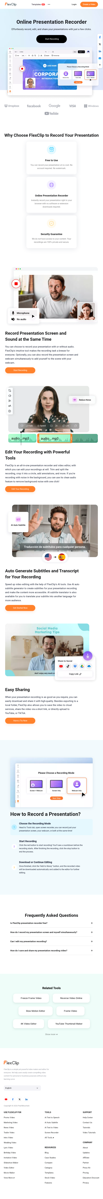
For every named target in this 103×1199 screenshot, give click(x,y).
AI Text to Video (51, 1127)
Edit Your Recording (20, 489)
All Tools (48, 1137)
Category (48, 1168)
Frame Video (70, 1011)
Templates (36, 4)
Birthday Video (10, 1153)
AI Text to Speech (52, 1117)
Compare (48, 1163)
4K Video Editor (29, 1023)
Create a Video (89, 4)
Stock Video (50, 1178)
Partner (86, 1163)
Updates (86, 1153)
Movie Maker (9, 1173)
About (85, 1148)
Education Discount (91, 1178)
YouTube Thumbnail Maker (69, 1023)
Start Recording (20, 370)
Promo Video (9, 1117)
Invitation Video (10, 1158)
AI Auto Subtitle (51, 1122)
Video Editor (9, 1168)
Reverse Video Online (71, 998)
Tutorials (86, 1127)
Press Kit (86, 1168)
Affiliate (86, 1158)
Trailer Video (9, 1132)
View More (8, 1178)
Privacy (86, 1183)
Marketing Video (11, 1122)
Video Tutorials (89, 1132)
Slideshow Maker (11, 1163)
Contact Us (87, 1122)
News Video (9, 1127)
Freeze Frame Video (31, 998)
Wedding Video (10, 1143)
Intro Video (8, 1137)
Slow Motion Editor (35, 1011)
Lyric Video (8, 1148)
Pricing (86, 1173)
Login (74, 4)
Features (48, 1183)
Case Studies (50, 1158)
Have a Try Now (20, 720)
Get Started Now (20, 608)
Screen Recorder (52, 1132)
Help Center (88, 1117)
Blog (46, 1153)
